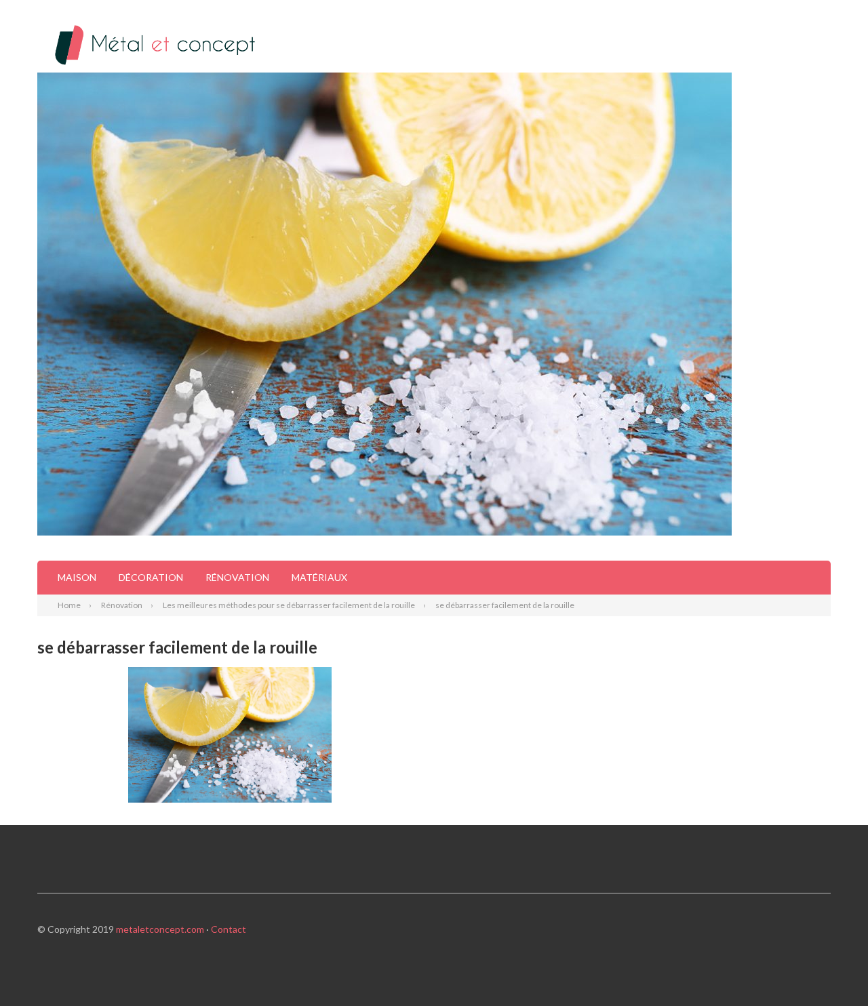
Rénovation (237, 577)
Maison (77, 577)
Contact (228, 929)
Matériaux (319, 577)
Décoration (151, 577)
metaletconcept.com (160, 929)
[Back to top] (830, 968)
